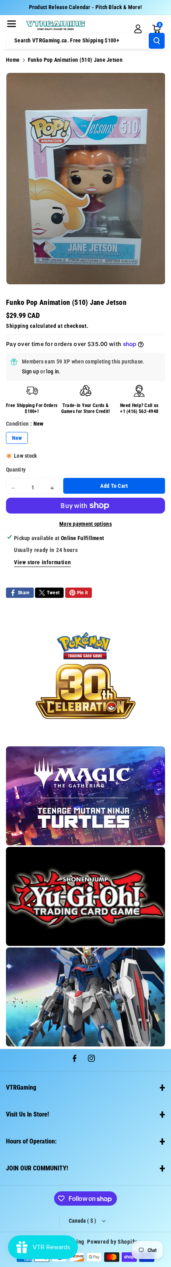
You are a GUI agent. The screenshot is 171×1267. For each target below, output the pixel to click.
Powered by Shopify (112, 1241)
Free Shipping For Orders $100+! (31, 409)
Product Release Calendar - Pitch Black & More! (85, 7)
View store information (42, 562)
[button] (11, 23)
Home (12, 60)
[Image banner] (85, 675)
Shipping (17, 326)
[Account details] (138, 29)
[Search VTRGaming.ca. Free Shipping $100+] (157, 41)
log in (52, 371)
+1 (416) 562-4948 (139, 411)
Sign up (30, 371)
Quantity (15, 469)
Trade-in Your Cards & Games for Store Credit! (85, 409)
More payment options (85, 524)
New (17, 438)
